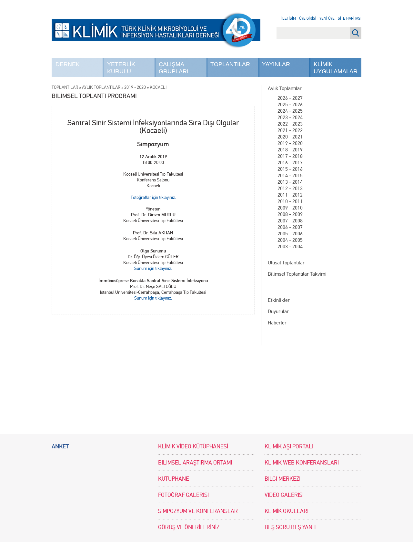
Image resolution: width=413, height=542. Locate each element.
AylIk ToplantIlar (101, 87)
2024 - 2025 (290, 111)
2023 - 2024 (290, 117)
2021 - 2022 (290, 130)
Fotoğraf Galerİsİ (183, 495)
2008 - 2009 (290, 214)
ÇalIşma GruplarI (173, 68)
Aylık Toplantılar (285, 88)
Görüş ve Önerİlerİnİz (188, 527)
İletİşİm (288, 18)
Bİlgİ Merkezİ (282, 479)
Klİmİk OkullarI (286, 511)
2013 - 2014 (290, 182)
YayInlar (276, 64)
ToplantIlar (230, 64)
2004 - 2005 (290, 240)
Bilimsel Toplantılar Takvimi (297, 274)
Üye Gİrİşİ (307, 18)
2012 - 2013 (290, 188)
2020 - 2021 (290, 137)
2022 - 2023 (290, 124)
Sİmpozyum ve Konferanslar (198, 511)
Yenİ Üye (327, 18)
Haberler (277, 323)
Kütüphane (173, 479)
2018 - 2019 (290, 150)
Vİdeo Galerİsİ (284, 495)
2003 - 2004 (290, 246)
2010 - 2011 (290, 201)
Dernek (67, 64)
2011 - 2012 (290, 195)
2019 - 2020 (290, 143)
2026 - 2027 (290, 98)
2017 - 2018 (290, 156)
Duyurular (278, 311)
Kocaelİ (158, 87)
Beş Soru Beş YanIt (291, 527)
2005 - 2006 (290, 233)
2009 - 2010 (290, 208)
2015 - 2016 (290, 169)
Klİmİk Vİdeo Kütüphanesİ (193, 446)
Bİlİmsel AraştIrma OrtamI (195, 462)
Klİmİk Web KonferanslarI (302, 462)
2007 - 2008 (290, 221)
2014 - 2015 (290, 175)
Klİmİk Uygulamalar (336, 68)
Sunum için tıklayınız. (153, 268)
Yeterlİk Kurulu (121, 68)
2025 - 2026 (290, 104)
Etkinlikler (279, 300)
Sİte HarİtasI (349, 18)
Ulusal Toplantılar (286, 263)
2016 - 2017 (290, 162)
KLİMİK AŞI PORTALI (289, 446)
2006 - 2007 (290, 227)
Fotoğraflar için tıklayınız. (153, 197)
